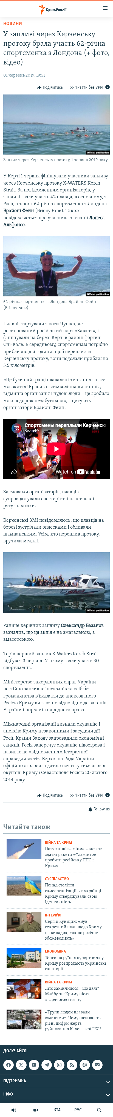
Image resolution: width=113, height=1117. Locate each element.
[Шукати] (99, 1110)
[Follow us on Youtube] (34, 1065)
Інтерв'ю (53, 915)
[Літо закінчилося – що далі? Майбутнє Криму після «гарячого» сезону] (24, 989)
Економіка (55, 952)
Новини (12, 23)
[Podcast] (85, 1065)
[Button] (50, 87)
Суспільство (57, 879)
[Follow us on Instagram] (59, 1065)
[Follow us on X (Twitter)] (21, 1065)
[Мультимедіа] (35, 1110)
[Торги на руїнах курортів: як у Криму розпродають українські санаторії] (24, 958)
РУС (78, 1110)
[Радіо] (13, 1110)
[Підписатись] (97, 1065)
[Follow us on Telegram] (46, 1065)
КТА (57, 1110)
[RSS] (72, 1065)
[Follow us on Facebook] (8, 1065)
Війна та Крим (58, 843)
